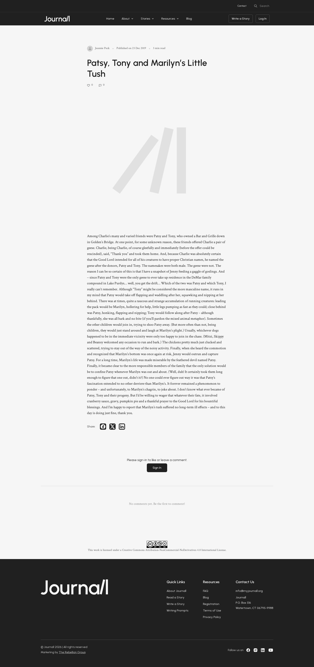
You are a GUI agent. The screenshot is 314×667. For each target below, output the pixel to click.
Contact (241, 5)
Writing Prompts (177, 610)
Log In (263, 18)
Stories (145, 18)
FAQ (205, 591)
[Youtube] (270, 650)
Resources (168, 18)
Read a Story (175, 597)
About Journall (176, 591)
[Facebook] (248, 650)
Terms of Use (212, 610)
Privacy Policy (212, 617)
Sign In (157, 467)
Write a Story (241, 18)
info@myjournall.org (249, 591)
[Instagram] (255, 650)
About (126, 18)
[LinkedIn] (263, 650)
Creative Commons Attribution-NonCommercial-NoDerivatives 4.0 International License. (174, 550)
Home (110, 18)
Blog (189, 18)
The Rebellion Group (72, 652)
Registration (211, 604)
